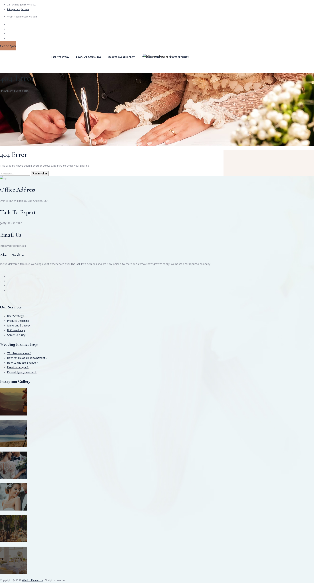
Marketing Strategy (121, 57)
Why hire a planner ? (19, 353)
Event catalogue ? (18, 367)
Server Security (179, 57)
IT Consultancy (152, 57)
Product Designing (88, 57)
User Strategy (60, 57)
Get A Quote (8, 46)
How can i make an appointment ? (27, 358)
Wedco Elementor (32, 580)
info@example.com (18, 9)
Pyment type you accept (22, 372)
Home (10, 91)
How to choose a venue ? (22, 363)
